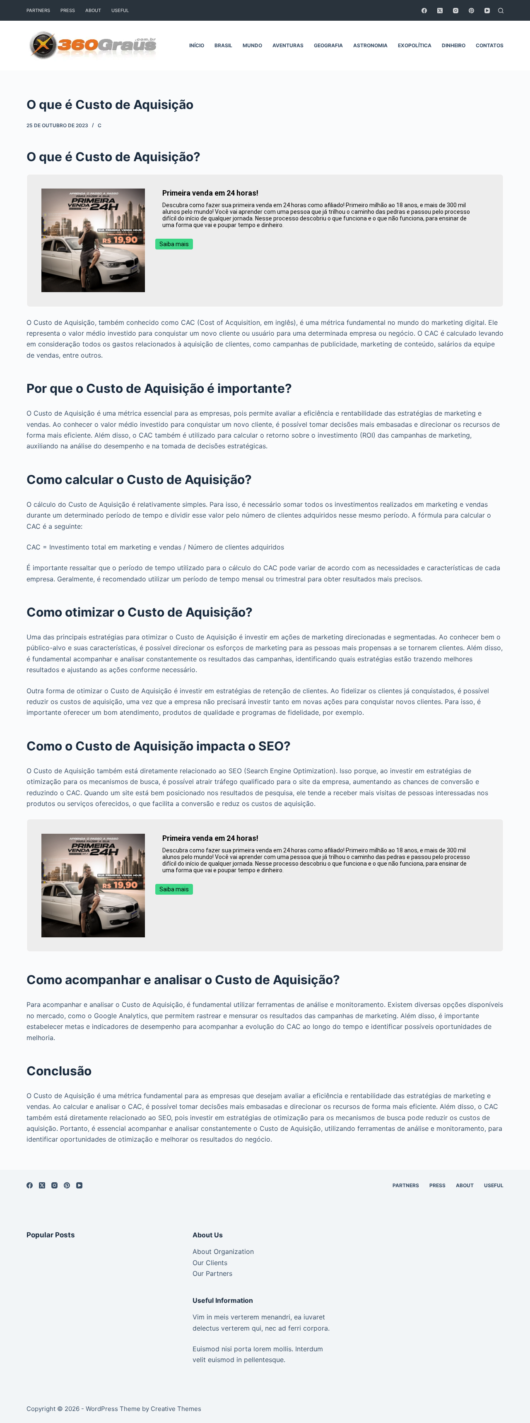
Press (67, 10)
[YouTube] (487, 10)
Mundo (252, 45)
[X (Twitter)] (440, 10)
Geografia (328, 45)
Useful (120, 10)
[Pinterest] (471, 10)
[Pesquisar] (501, 10)
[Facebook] (424, 10)
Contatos (490, 45)
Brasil (223, 45)
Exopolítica (414, 45)
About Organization (223, 1251)
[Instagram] (455, 10)
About (93, 10)
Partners (38, 10)
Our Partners (212, 1273)
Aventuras (288, 45)
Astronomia (370, 45)
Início (196, 45)
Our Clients (210, 1262)
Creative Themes (176, 1409)
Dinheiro (453, 45)
